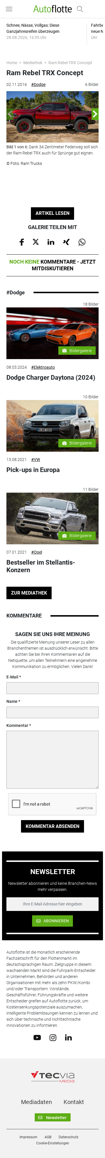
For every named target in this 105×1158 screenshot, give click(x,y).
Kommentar (17, 725)
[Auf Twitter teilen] (36, 241)
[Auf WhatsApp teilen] (81, 241)
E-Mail (12, 677)
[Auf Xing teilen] (66, 241)
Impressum (28, 1137)
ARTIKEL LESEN (52, 213)
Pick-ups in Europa (33, 469)
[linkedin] (68, 1037)
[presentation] (9, 114)
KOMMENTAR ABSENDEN (52, 826)
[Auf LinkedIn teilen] (51, 241)
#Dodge (38, 84)
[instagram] (53, 1037)
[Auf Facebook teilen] (22, 241)
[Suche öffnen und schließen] (78, 9)
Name (12, 701)
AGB (48, 1137)
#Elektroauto (43, 367)
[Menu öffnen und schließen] (10, 9)
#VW (35, 459)
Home (11, 62)
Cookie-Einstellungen (52, 1143)
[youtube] (37, 1037)
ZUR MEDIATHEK (29, 593)
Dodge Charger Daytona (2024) (50, 377)
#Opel (36, 552)
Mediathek (32, 62)
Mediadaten (36, 1101)
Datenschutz (68, 1137)
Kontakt (74, 1101)
